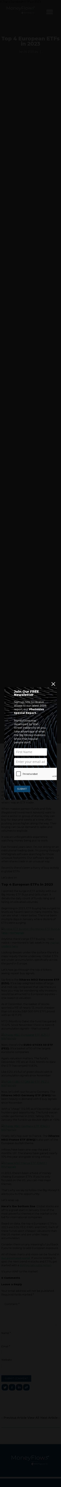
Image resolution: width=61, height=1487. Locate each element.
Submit (22, 788)
